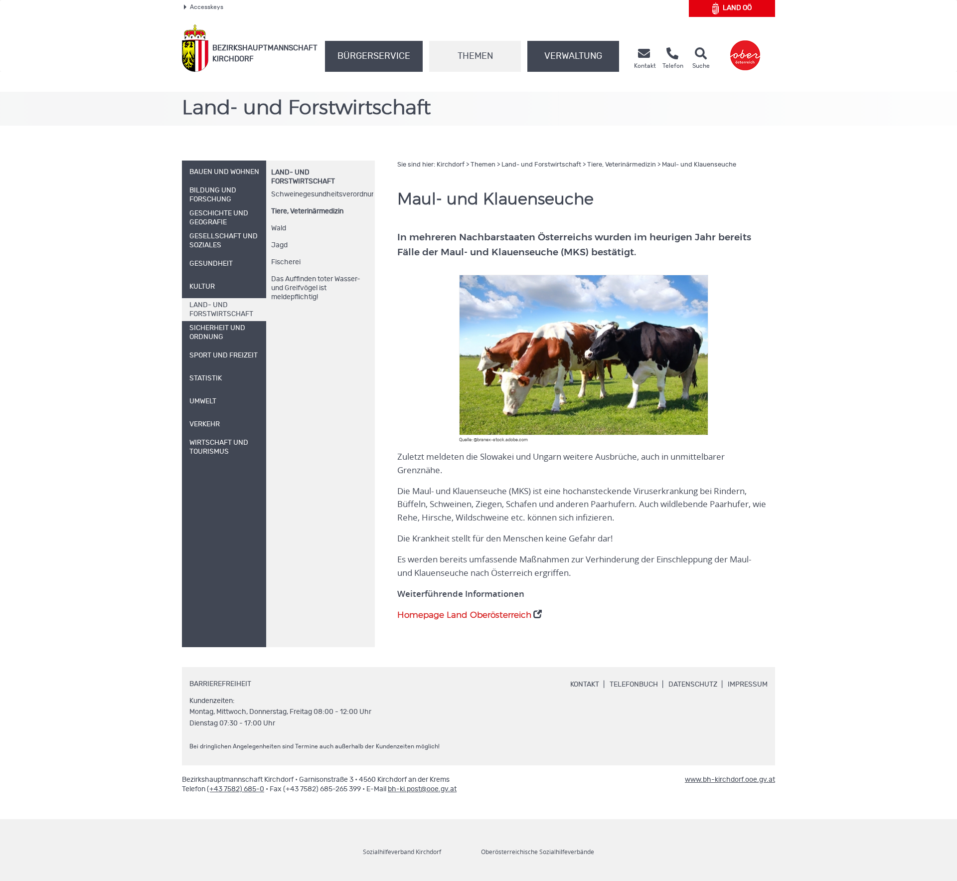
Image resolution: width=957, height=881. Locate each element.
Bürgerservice (373, 56)
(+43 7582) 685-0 (235, 789)
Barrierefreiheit (220, 684)
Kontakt (584, 684)
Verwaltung (573, 56)
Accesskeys (206, 7)
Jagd (279, 245)
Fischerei (286, 262)
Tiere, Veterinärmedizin (307, 211)
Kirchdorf (451, 165)
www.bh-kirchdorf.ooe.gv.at (730, 779)
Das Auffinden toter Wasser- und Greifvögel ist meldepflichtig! (315, 288)
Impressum (748, 684)
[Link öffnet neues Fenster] (745, 48)
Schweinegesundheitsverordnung (322, 194)
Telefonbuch (634, 684)
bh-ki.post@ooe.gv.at (422, 789)
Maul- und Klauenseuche (699, 165)
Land (737, 7)
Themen (475, 56)
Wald (278, 228)
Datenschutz (692, 684)
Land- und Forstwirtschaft (541, 165)
